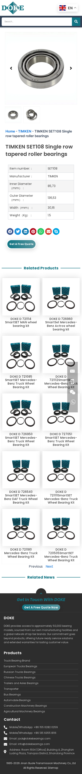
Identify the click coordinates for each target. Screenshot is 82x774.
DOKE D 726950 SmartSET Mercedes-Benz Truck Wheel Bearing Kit (21, 439)
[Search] (76, 21)
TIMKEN (24, 131)
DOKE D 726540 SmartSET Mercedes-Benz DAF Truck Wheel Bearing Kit (21, 497)
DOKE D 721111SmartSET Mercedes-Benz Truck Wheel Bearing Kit (61, 497)
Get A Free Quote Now (41, 607)
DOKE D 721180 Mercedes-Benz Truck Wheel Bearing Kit (21, 553)
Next (49, 566)
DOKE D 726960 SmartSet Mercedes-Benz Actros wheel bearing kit (61, 324)
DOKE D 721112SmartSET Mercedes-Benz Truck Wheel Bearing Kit (61, 381)
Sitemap (53, 768)
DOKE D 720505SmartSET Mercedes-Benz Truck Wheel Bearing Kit (61, 554)
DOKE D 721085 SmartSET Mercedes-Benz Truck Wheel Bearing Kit (21, 381)
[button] (11, 68)
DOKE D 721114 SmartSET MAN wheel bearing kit (21, 322)
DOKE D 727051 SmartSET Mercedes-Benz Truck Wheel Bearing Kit (61, 439)
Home (10, 131)
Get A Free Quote (21, 244)
